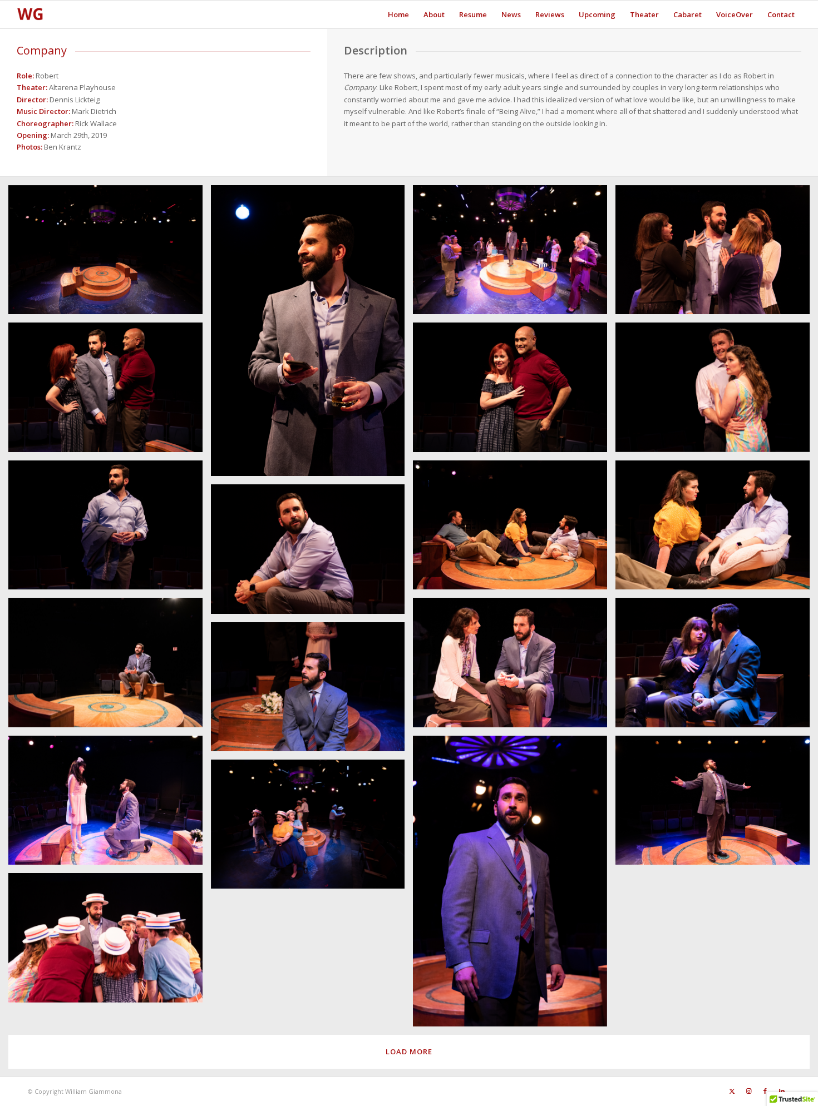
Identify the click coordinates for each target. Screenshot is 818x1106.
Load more (409, 1052)
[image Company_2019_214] (716, 666)
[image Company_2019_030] (514, 254)
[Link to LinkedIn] (781, 1091)
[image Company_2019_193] (514, 666)
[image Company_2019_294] (312, 828)
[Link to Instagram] (748, 1091)
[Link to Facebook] (765, 1091)
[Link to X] (731, 1091)
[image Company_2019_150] (312, 553)
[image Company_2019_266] (514, 885)
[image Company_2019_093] (514, 391)
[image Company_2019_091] (109, 391)
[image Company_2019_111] (109, 529)
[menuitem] (398, 14)
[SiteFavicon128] (30, 14)
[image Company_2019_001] (109, 254)
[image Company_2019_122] (514, 529)
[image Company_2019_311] (109, 941)
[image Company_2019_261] (109, 804)
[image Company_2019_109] (716, 391)
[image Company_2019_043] (716, 254)
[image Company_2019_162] (109, 666)
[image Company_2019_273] (716, 804)
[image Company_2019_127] (716, 529)
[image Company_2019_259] (312, 691)
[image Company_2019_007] (312, 334)
